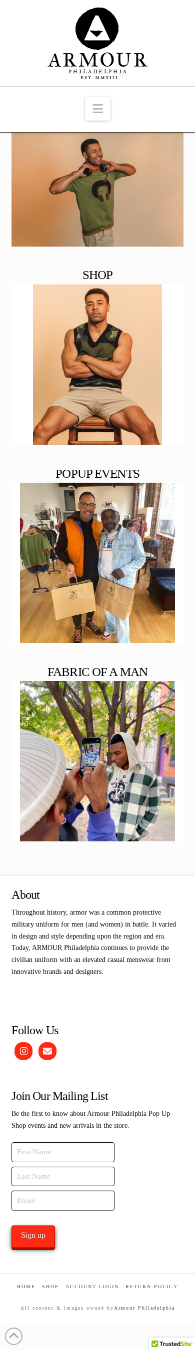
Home (26, 1286)
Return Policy (152, 1286)
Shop (50, 1286)
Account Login (92, 1286)
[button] (97, 109)
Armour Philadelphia (144, 1308)
